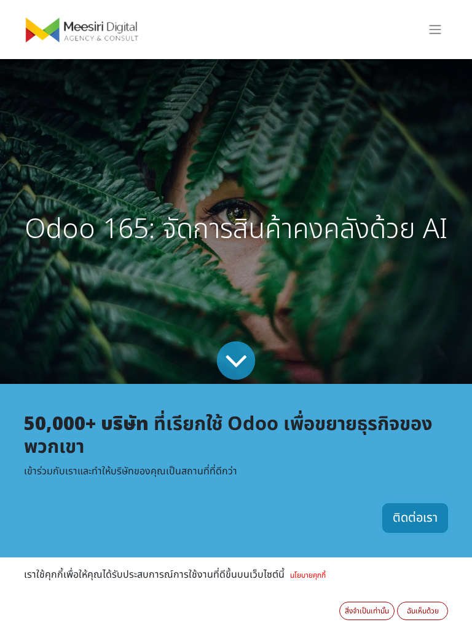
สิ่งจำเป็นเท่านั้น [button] (367, 610)
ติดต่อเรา (415, 518)
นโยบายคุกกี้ (308, 575)
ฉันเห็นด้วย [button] (423, 610)
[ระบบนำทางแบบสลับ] (435, 30)
